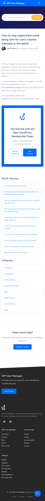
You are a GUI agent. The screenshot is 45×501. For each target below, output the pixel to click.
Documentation (29, 440)
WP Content (6, 466)
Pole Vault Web (7, 478)
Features (4, 437)
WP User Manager (18, 492)
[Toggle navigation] (39, 3)
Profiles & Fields (9, 280)
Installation (8, 268)
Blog (3, 440)
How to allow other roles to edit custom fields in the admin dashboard (21, 218)
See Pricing (9, 391)
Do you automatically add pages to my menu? (19, 247)
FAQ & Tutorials (9, 298)
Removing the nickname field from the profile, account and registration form (22, 210)
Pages (6, 292)
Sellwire (4, 472)
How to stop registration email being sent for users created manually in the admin (21, 193)
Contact (26, 446)
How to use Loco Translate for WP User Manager (20, 234)
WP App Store (6, 469)
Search (37, 17)
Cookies (30, 497)
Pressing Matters (7, 475)
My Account (5, 446)
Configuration (8, 274)
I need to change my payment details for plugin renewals (20, 227)
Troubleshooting (9, 304)
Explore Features (15, 152)
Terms (14, 497)
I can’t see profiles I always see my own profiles (20, 240)
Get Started (30, 152)
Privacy (22, 497)
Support (26, 443)
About (4, 443)
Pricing (26, 434)
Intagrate (5, 463)
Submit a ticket (22, 347)
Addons (26, 437)
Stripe (6, 310)
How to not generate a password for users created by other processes (22, 201)
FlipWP (4, 460)
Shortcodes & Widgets (11, 286)
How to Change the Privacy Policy (15, 186)
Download (5, 434)
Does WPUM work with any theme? (16, 253)
